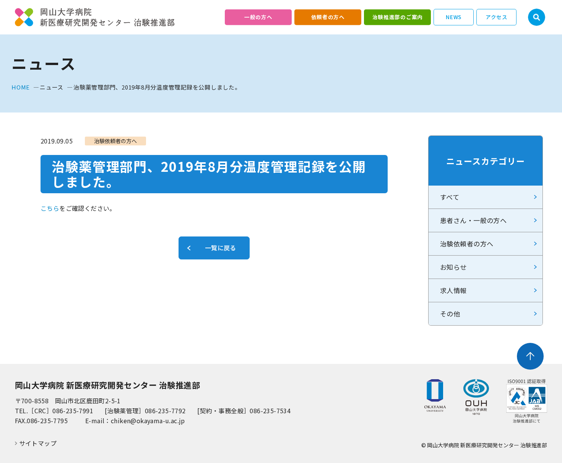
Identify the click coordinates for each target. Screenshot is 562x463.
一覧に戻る (220, 247)
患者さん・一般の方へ (473, 220)
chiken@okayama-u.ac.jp (148, 420)
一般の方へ (258, 17)
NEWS (453, 17)
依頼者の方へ (328, 17)
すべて (449, 197)
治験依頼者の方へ (466, 243)
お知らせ (453, 267)
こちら (50, 208)
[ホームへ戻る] (95, 17)
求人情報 (453, 290)
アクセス (497, 17)
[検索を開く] (536, 17)
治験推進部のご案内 (397, 17)
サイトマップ (38, 443)
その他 (450, 313)
